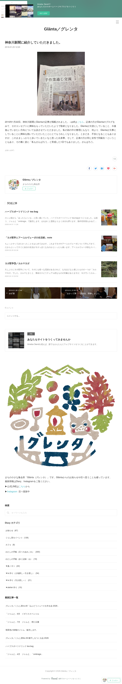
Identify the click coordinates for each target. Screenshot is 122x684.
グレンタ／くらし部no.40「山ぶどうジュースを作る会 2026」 (32, 605)
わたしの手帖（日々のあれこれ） (23, 551)
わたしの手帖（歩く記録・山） (21, 558)
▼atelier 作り (14, 587)
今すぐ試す (43, 13)
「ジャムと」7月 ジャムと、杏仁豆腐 (22, 621)
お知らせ (12, 530)
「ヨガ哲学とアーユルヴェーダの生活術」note (28, 237)
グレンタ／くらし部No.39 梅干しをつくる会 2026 (27, 638)
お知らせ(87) (9, 150)
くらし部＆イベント (17, 537)
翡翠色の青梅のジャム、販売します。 (22, 629)
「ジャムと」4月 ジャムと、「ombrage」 (24, 654)
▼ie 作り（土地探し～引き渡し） (22, 573)
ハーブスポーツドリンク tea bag (21, 211)
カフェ (10, 544)
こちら (80, 121)
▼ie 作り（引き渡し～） (18, 580)
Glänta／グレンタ (61, 29)
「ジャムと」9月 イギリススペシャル (22, 613)
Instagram (12, 491)
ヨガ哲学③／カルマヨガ (17, 263)
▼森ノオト (13, 566)
